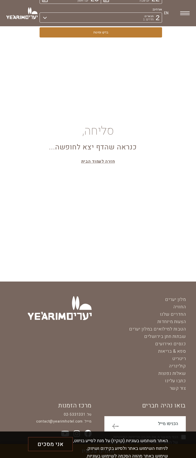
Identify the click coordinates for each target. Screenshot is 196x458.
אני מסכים (50, 444)
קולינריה (177, 366)
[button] (101, 17)
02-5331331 (74, 414)
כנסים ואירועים (170, 343)
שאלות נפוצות (172, 373)
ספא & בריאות (172, 351)
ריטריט (179, 358)
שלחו (115, 426)
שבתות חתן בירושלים (165, 336)
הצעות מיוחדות (171, 321)
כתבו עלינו (175, 380)
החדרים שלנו (173, 314)
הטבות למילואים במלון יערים (157, 329)
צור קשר (178, 388)
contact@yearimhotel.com (59, 421)
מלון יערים (175, 299)
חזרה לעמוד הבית (98, 161)
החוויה (179, 306)
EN (166, 13)
